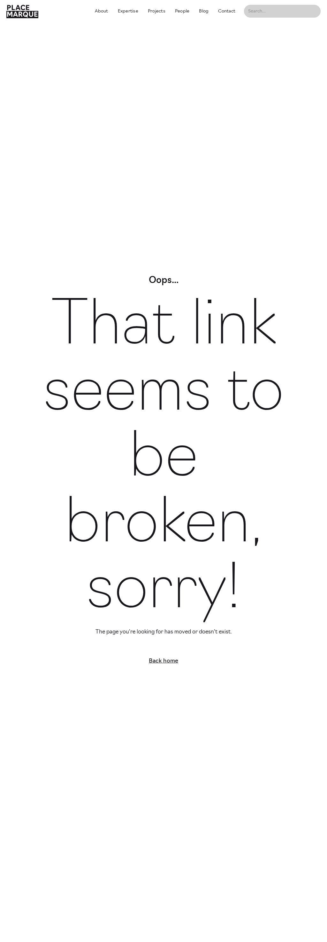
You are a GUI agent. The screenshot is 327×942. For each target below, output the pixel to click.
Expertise (128, 11)
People (182, 11)
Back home (163, 661)
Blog (204, 11)
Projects (156, 11)
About (101, 11)
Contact (226, 11)
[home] (44, 11)
